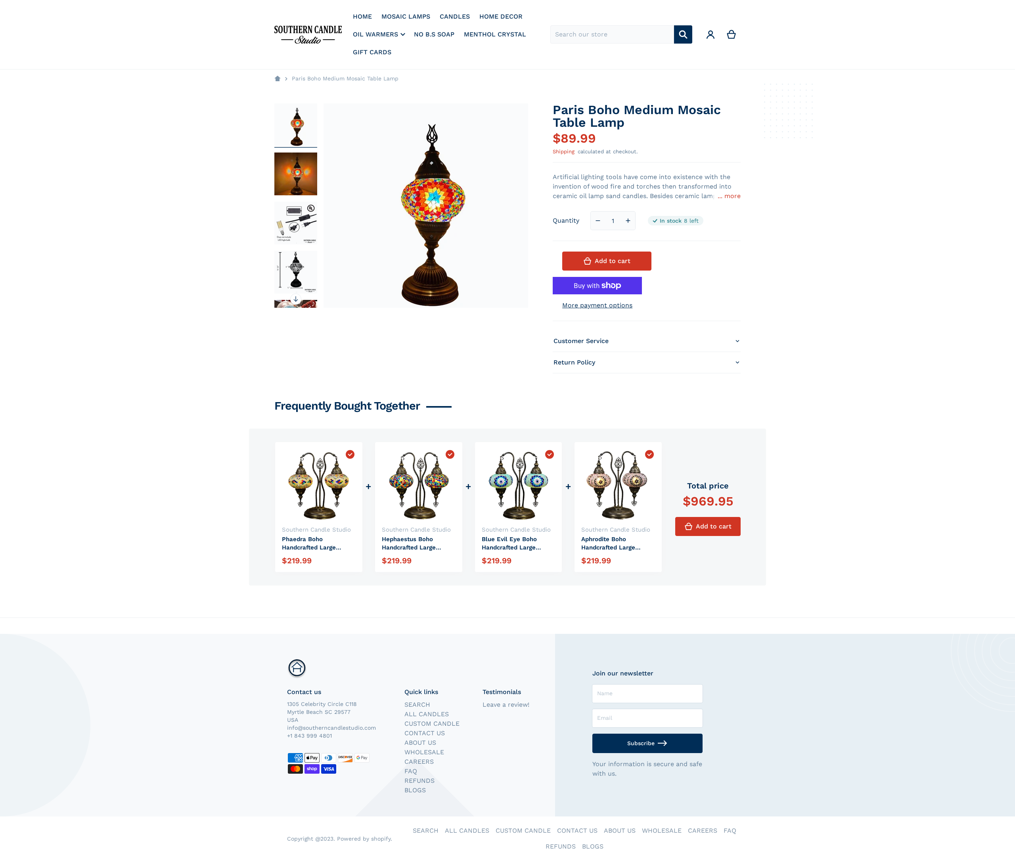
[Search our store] (683, 34)
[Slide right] (295, 299)
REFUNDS (419, 780)
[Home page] (277, 79)
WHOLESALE (424, 752)
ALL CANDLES (426, 714)
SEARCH (417, 704)
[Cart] (732, 34)
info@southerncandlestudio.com (331, 728)
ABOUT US (420, 742)
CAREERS (419, 761)
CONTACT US (424, 733)
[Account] (711, 34)
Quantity (566, 220)
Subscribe (641, 743)
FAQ (410, 771)
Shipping (564, 151)
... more (729, 196)
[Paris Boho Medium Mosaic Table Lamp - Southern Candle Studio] (295, 124)
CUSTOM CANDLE (432, 723)
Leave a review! (506, 704)
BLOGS (415, 790)
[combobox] (612, 34)
